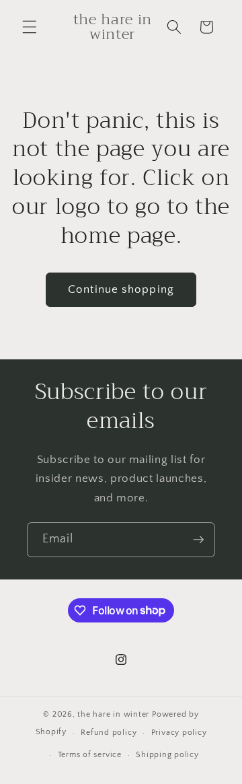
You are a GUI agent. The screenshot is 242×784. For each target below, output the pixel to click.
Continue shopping (121, 289)
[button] (29, 27)
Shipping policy (167, 754)
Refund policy (108, 732)
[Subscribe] (198, 539)
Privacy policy (179, 732)
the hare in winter (113, 714)
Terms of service (90, 754)
